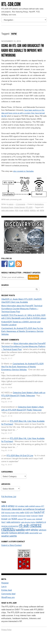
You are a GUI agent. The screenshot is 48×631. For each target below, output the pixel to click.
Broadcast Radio (7, 207)
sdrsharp (42, 529)
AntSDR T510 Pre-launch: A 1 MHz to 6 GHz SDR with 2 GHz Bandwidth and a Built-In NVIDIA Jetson (23, 316)
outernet (20, 519)
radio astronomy (13, 522)
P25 (24, 519)
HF (43, 512)
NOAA (14, 518)
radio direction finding (28, 522)
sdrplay (34, 529)
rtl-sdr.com (11, 4)
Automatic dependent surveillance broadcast (23, 509)
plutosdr (39, 519)
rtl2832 (26, 210)
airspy (11, 505)
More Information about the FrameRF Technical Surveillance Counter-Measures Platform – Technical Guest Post (21, 308)
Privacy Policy (6, 629)
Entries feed (6, 590)
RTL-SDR (29, 207)
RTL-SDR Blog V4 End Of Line (20, 455)
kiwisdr (28, 516)
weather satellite (9, 535)
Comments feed (8, 593)
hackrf (37, 512)
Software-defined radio (19, 532)
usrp (40, 533)
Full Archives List (8, 496)
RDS (16, 210)
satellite (20, 529)
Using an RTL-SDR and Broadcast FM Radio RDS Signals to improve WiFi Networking (22, 50)
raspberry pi (41, 522)
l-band (40, 515)
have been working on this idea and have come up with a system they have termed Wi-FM (23, 113)
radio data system (7, 210)
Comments (20, 204)
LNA (9, 519)
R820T (3, 522)
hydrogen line (5, 515)
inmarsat (14, 515)
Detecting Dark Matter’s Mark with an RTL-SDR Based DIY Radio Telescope (23, 394)
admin (11, 204)
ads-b (4, 505)
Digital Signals (19, 207)
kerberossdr (22, 515)
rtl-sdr (21, 210)
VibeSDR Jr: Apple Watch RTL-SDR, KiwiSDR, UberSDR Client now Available (21, 300)
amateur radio (23, 506)
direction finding (10, 512)
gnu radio (20, 512)
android (32, 506)
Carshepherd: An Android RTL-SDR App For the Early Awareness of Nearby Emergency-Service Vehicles (22, 331)
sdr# (27, 529)
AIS (16, 506)
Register (5, 582)
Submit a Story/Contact (11, 545)
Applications (39, 204)
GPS (31, 512)
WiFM (42, 210)
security (5, 532)
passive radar (31, 519)
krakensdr (34, 515)
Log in (4, 586)
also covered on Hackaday (23, 171)
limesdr (4, 518)
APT (42, 506)
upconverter (33, 533)
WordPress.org (8, 597)
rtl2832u (33, 210)
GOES (27, 512)
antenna (38, 506)
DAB (3, 512)
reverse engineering (9, 526)
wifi (38, 210)
